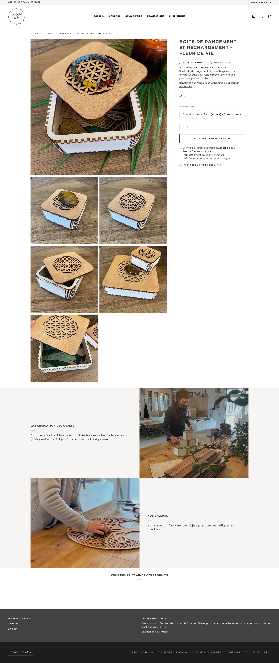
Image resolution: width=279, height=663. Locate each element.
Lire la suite (185, 86)
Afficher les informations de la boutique (207, 158)
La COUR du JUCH (145, 652)
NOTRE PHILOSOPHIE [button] (153, 618)
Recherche (171, 652)
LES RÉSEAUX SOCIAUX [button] (21, 618)
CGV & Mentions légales (194, 652)
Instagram (14, 623)
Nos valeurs (222, 62)
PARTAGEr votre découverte (202, 165)
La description (193, 62)
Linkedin (12, 628)
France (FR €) (259, 2)
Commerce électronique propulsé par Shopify (241, 652)
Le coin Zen (38, 33)
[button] (134, 16)
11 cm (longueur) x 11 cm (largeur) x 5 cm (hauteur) (212, 114)
